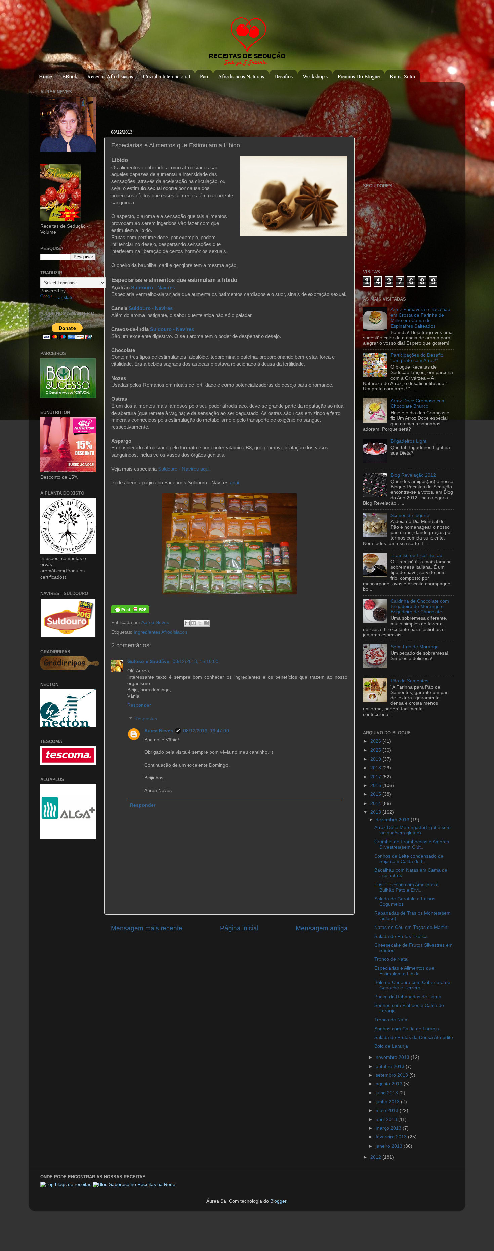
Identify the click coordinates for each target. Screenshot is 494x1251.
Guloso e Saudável (149, 661)
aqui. (205, 469)
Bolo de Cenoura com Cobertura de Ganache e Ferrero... (412, 985)
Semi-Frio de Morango (414, 646)
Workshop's (315, 76)
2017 (376, 776)
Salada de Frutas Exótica (401, 936)
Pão (204, 76)
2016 (376, 785)
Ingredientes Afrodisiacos (160, 632)
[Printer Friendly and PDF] (130, 611)
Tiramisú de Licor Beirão (416, 555)
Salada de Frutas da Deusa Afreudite (413, 1037)
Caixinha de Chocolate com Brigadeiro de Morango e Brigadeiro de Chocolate (419, 606)
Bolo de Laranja (391, 1046)
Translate (64, 297)
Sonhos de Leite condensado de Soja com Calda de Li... (408, 859)
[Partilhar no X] (200, 623)
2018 (376, 767)
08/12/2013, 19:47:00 (206, 730)
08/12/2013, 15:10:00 (195, 661)
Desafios (283, 76)
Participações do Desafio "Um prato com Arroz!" (416, 358)
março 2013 (389, 1128)
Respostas (145, 718)
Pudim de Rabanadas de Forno (407, 996)
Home (45, 76)
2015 (376, 794)
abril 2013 (387, 1119)
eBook (69, 76)
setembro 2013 (392, 1075)
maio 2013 (388, 1110)
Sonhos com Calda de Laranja (406, 1028)
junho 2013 (388, 1101)
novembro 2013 (393, 1057)
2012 (376, 1157)
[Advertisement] (233, 102)
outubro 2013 (391, 1066)
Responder (139, 705)
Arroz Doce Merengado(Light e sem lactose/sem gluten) (412, 830)
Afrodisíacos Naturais (241, 76)
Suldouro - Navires (153, 287)
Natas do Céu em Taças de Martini (411, 927)
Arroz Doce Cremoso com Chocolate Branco (418, 403)
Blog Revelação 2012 (413, 475)
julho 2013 (387, 1092)
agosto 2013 (390, 1083)
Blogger (278, 1201)
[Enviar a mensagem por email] (187, 623)
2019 (376, 759)
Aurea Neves (155, 622)
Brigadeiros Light (408, 441)
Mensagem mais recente (146, 928)
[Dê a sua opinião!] (193, 623)
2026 (376, 741)
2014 (376, 803)
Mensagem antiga (322, 928)
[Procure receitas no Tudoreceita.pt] (65, 1184)
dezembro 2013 (393, 819)
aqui (234, 482)
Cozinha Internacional (166, 76)
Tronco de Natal (391, 959)
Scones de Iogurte (409, 515)
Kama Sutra (402, 76)
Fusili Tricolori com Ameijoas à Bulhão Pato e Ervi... (406, 887)
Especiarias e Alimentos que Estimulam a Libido (404, 971)
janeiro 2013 (390, 1146)
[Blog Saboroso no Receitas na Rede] (134, 1184)
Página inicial (239, 928)
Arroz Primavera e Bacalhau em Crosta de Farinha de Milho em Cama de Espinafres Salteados (420, 318)
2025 (376, 750)
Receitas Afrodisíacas (110, 76)
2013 (376, 812)
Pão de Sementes (409, 680)
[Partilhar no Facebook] (206, 623)
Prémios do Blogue (359, 76)
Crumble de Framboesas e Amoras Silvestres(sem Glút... (411, 844)
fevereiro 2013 (392, 1136)
